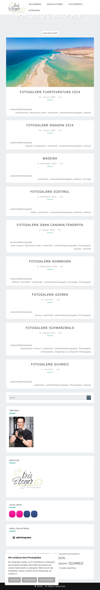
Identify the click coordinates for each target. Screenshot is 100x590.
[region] (32, 569)
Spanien (87, 112)
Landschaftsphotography (70, 112)
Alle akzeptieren (46, 580)
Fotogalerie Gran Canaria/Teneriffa (50, 225)
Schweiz (87, 146)
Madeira (50, 158)
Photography (76, 4)
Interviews (34, 10)
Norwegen (73, 282)
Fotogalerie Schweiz (50, 364)
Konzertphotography (69, 554)
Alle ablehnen (29, 580)
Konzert (37, 348)
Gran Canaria (17, 245)
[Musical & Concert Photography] (19, 514)
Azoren (38, 315)
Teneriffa (87, 249)
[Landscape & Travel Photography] (12, 514)
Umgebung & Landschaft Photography (73, 352)
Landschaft (52, 112)
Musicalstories (55, 4)
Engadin (29, 146)
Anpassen (14, 580)
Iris (60, 97)
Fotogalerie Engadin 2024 (50, 125)
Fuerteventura (21, 112)
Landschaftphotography (21, 109)
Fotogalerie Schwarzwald (50, 328)
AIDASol (15, 282)
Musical (59, 558)
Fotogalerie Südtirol (50, 191)
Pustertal (78, 212)
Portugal (87, 179)
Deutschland (26, 348)
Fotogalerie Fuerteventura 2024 (50, 92)
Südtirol (87, 212)
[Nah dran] (56, 555)
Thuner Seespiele (67, 568)
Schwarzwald (47, 352)
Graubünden (40, 146)
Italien (33, 212)
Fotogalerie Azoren (50, 294)
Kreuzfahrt (25, 282)
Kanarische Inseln (38, 112)
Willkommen (35, 4)
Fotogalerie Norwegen (50, 261)
